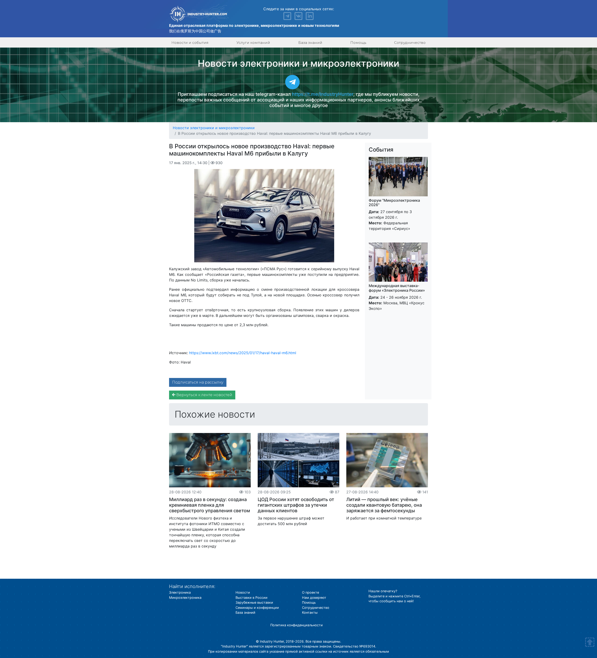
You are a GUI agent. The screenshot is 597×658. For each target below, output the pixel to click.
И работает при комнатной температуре (384, 518)
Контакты (310, 612)
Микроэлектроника (185, 597)
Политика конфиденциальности (296, 625)
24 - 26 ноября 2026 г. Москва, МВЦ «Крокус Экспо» (397, 297)
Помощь (358, 42)
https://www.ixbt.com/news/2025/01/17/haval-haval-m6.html (242, 352)
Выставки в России (251, 597)
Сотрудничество (410, 42)
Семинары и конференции (257, 608)
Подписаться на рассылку (197, 382)
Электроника (180, 592)
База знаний (310, 42)
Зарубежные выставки (254, 602)
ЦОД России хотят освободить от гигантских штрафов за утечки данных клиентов (296, 505)
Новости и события (189, 42)
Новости (243, 592)
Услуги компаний (253, 42)
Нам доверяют (314, 597)
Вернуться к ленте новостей (203, 395)
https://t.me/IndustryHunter (322, 94)
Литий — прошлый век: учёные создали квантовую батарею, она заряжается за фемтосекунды (384, 505)
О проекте (310, 592)
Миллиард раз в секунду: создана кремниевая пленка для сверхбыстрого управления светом (209, 505)
